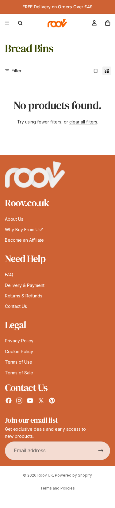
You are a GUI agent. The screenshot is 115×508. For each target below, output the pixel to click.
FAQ (9, 274)
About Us (14, 218)
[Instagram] (19, 400)
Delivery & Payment (24, 285)
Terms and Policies (57, 488)
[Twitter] (41, 400)
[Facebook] (8, 400)
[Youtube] (30, 400)
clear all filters (83, 121)
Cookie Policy (19, 351)
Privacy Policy (19, 340)
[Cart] (107, 23)
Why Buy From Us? (24, 229)
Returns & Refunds (23, 295)
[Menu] (7, 23)
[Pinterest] (52, 400)
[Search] (20, 23)
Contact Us (16, 306)
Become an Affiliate (24, 240)
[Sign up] (100, 450)
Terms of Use (18, 362)
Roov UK (45, 475)
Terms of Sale (19, 372)
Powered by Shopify (73, 475)
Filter (16, 70)
